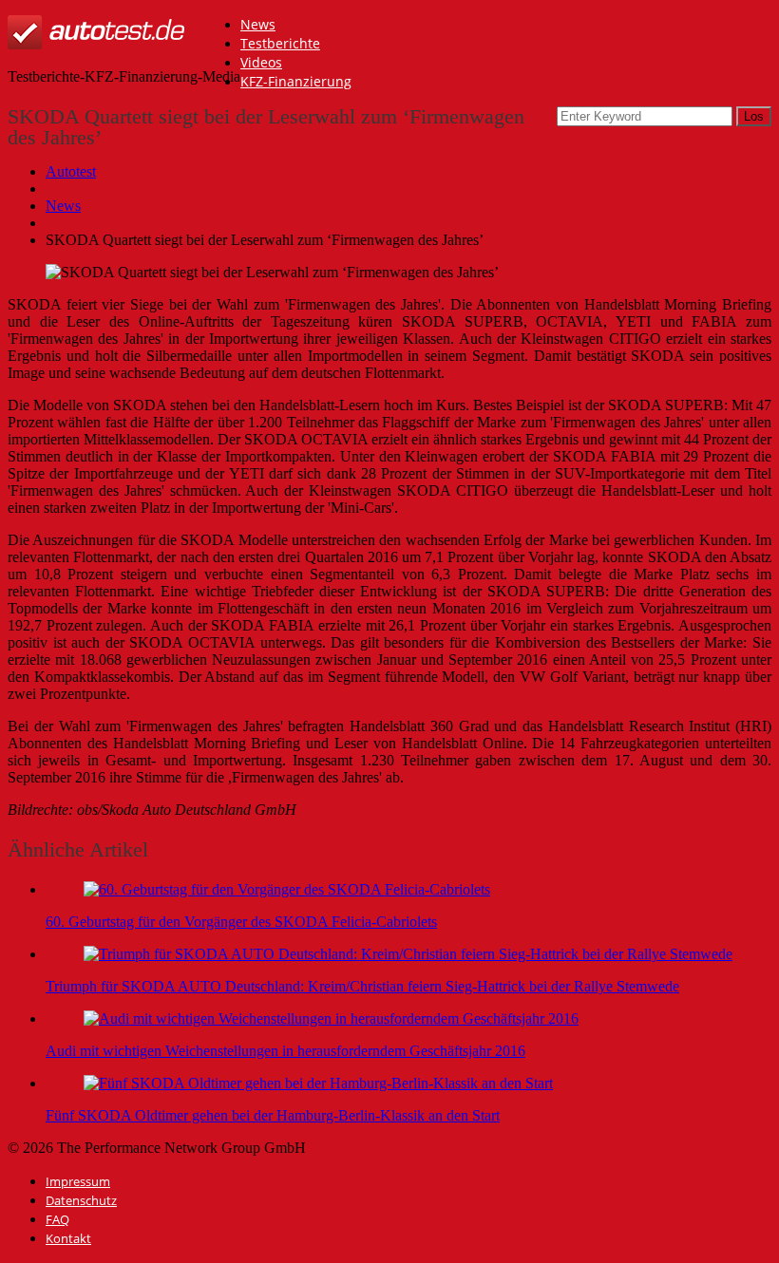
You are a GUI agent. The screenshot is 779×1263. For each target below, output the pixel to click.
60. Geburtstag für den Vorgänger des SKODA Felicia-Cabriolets (241, 922)
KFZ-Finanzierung (296, 81)
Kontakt (68, 1238)
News (258, 24)
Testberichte (280, 43)
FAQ (57, 1219)
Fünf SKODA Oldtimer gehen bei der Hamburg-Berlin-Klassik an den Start (273, 1115)
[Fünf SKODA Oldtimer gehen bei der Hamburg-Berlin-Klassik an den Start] (318, 1083)
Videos (261, 62)
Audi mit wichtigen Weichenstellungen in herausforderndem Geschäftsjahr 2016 (285, 1051)
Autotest (71, 171)
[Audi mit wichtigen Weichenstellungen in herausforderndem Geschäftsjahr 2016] (331, 1018)
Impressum (78, 1181)
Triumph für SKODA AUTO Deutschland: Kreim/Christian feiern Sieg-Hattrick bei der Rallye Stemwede (362, 986)
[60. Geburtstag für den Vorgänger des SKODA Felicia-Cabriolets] (287, 889)
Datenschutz (81, 1200)
